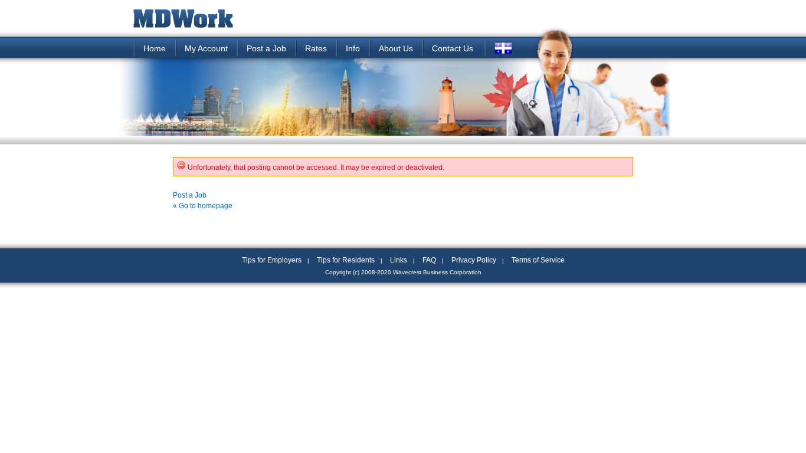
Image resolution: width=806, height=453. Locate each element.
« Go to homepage (202, 206)
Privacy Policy (473, 260)
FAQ (429, 260)
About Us (396, 48)
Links (398, 260)
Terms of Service (538, 260)
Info (353, 48)
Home (154, 48)
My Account (206, 48)
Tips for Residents (346, 260)
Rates (316, 48)
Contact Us (452, 48)
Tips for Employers (272, 260)
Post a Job (266, 48)
